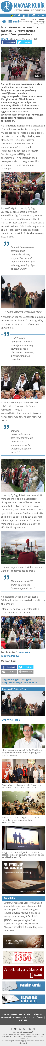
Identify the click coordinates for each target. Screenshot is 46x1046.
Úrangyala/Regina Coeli (24, 920)
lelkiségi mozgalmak (23, 906)
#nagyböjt (26, 679)
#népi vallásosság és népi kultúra (19, 682)
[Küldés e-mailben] (9, 672)
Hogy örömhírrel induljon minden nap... (18, 868)
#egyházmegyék (11, 679)
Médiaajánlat (17, 1041)
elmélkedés (17, 902)
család (19, 926)
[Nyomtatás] (25, 672)
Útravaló (8, 906)
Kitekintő (6, 1017)
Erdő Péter (29, 902)
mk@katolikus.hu (29, 1036)
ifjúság (38, 902)
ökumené (22, 909)
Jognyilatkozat (28, 1041)
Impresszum (6, 1041)
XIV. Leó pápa (25, 1014)
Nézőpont (38, 1017)
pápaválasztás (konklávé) (16, 923)
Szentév (28, 927)
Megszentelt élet (22, 1017)
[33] (23, 79)
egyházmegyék (21, 912)
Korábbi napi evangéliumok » (32, 891)
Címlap (5, 1014)
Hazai (4, 38)
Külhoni (38, 1014)
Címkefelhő (9, 898)
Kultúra (23, 1020)
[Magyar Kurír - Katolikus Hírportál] (23, 11)
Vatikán (7, 902)
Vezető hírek (11, 720)
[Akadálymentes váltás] (12, 15)
